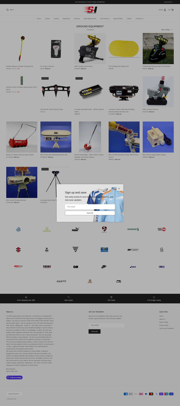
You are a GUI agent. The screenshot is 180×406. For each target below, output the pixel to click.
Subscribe (90, 213)
